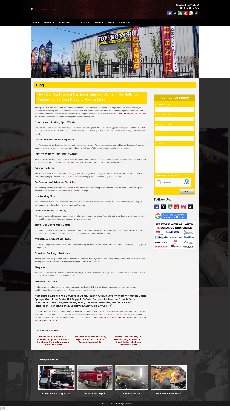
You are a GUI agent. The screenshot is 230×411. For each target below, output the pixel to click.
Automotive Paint (131, 393)
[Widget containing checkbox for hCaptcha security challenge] (173, 182)
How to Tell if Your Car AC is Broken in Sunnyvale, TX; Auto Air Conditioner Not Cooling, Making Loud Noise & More (53, 340)
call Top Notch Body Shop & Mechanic (110, 317)
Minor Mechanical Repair (169, 393)
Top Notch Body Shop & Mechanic (132, 113)
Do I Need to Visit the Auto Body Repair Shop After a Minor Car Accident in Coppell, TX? (90, 339)
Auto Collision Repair (95, 393)
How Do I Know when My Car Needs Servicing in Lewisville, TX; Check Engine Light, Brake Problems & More (128, 340)
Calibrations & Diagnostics (56, 393)
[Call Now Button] (2, 408)
